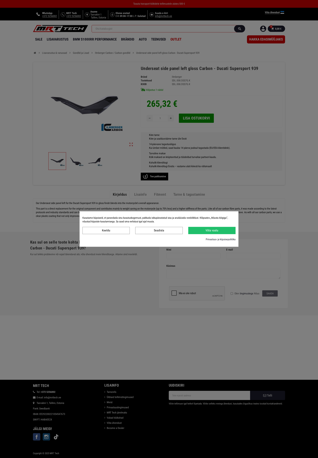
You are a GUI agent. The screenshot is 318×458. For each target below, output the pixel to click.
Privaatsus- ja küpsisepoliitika (221, 239)
